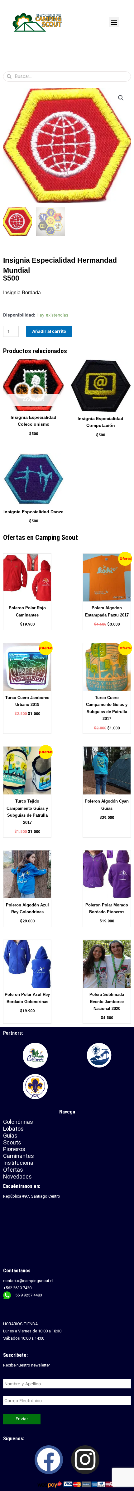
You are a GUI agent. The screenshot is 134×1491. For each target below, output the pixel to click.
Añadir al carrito (49, 331)
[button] (114, 22)
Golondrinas (18, 1121)
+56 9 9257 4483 (27, 1295)
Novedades (17, 1176)
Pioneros (14, 1149)
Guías (10, 1135)
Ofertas (13, 1169)
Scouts (12, 1142)
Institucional (19, 1162)
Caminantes (18, 1156)
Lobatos (13, 1128)
